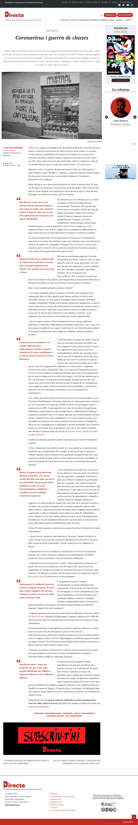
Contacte (115, 2)
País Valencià (17, 20)
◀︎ (107, 117)
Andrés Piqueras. (37, 434)
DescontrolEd (10, 150)
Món (40, 20)
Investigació (93, 20)
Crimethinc (85, 164)
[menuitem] (8, 20)
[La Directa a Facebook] (119, 5)
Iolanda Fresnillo (90, 431)
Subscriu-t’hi (56, 799)
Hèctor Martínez (14, 147)
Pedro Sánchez (76, 716)
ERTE (67, 716)
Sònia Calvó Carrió (95, 142)
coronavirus (67, 713)
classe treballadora (53, 713)
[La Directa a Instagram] (132, 5)
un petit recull (37, 576)
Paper (128, 20)
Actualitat (74, 20)
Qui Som (65, 2)
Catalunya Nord (32, 20)
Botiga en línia (77, 2)
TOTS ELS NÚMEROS (120, 80)
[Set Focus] (101, 15)
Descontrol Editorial (55, 716)
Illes (24, 20)
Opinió (111, 20)
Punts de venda (92, 2)
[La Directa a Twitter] (123, 5)
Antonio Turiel (74, 431)
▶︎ (135, 117)
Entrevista (104, 20)
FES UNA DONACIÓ (125, 15)
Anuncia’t (104, 2)
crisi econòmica (88, 713)
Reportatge (83, 20)
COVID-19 (77, 713)
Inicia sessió (126, 2)
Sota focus (64, 20)
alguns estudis (84, 244)
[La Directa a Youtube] (128, 5)
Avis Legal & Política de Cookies (63, 810)
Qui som (54, 794)
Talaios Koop (119, 822)
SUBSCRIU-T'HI (110, 15)
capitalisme (38, 713)
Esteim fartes (120, 124)
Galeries (119, 20)
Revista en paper (57, 805)
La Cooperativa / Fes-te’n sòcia (63, 797)
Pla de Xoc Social (36, 616)
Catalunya (8, 20)
